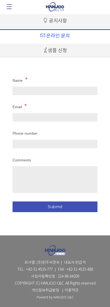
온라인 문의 (57, 36)
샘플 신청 (57, 50)
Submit (55, 206)
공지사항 (57, 21)
